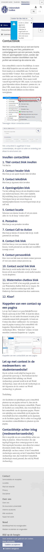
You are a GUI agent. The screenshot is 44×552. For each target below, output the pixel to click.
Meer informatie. (8, 541)
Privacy (5, 490)
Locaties (5, 483)
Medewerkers (25, 2)
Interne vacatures (9, 510)
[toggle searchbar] (41, 7)
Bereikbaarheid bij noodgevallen (14, 526)
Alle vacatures (7, 513)
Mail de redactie (8, 487)
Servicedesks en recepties (12, 479)
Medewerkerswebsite (8, 30)
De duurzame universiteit (11, 506)
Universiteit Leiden (6, 2)
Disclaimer (6, 494)
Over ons (5, 503)
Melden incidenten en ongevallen (14, 529)
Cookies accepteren (12, 545)
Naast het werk (8, 517)
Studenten (17, 2)
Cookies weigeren (12, 549)
